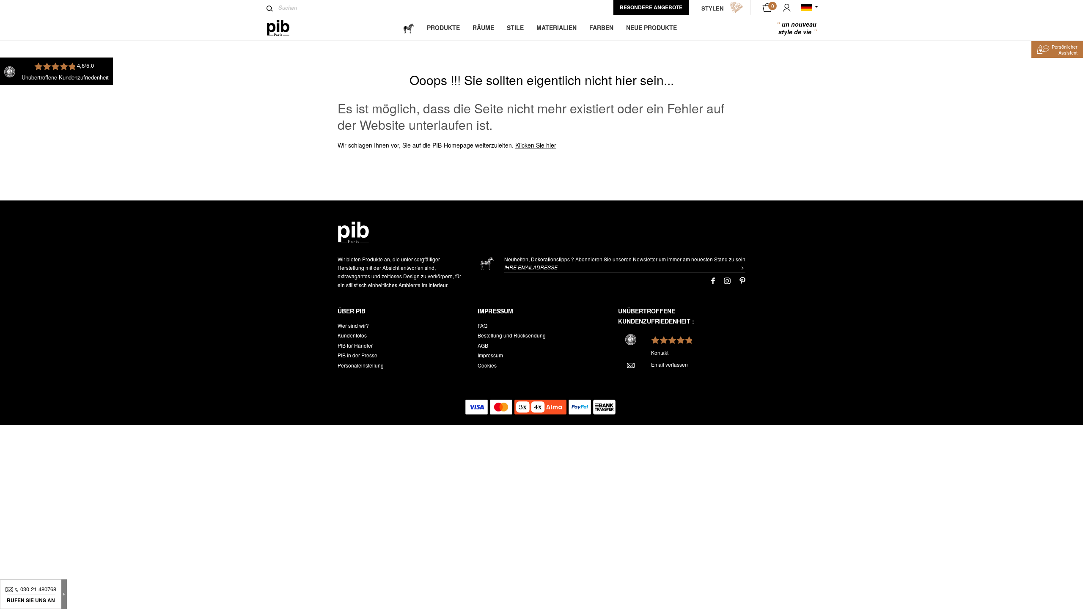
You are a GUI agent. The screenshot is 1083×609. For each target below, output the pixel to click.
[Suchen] (270, 8)
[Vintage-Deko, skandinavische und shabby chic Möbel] (285, 28)
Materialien (556, 27)
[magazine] (409, 28)
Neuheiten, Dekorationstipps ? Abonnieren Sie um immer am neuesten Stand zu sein (624, 259)
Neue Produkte (651, 27)
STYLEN (712, 8)
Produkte (443, 27)
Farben (601, 27)
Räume (483, 27)
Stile (515, 27)
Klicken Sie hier (535, 145)
